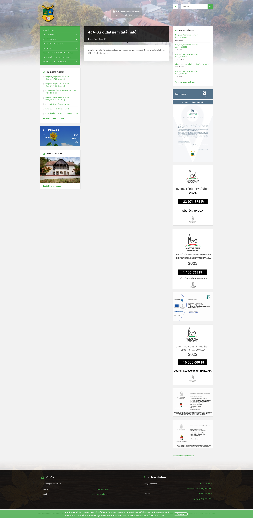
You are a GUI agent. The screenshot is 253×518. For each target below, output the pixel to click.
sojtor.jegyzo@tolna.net (202, 498)
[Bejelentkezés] (175, 6)
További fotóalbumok (52, 186)
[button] (210, 6)
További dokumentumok (53, 118)
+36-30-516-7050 (205, 484)
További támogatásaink (183, 456)
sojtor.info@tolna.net (100, 494)
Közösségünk (49, 39)
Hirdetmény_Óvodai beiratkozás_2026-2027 (192, 64)
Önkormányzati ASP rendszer (57, 57)
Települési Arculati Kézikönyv (58, 52)
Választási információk (55, 61)
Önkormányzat (50, 34)
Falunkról (48, 48)
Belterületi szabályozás (54, 104)
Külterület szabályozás (54, 109)
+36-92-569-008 (103, 489)
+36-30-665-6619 (205, 493)
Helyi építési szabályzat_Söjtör (57, 113)
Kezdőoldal (92, 39)
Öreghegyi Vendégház (54, 43)
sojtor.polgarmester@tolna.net (199, 488)
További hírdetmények (185, 82)
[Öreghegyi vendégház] (60, 170)
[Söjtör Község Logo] (48, 13)
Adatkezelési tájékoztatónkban (141, 515)
